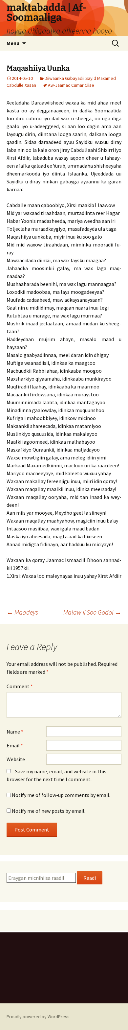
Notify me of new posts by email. (48, 811)
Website (16, 759)
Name (15, 731)
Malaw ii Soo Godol (92, 612)
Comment (20, 686)
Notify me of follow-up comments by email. (61, 795)
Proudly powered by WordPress (38, 1016)
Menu (13, 43)
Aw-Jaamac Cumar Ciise (71, 85)
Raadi (89, 878)
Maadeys (22, 612)
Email (15, 745)
